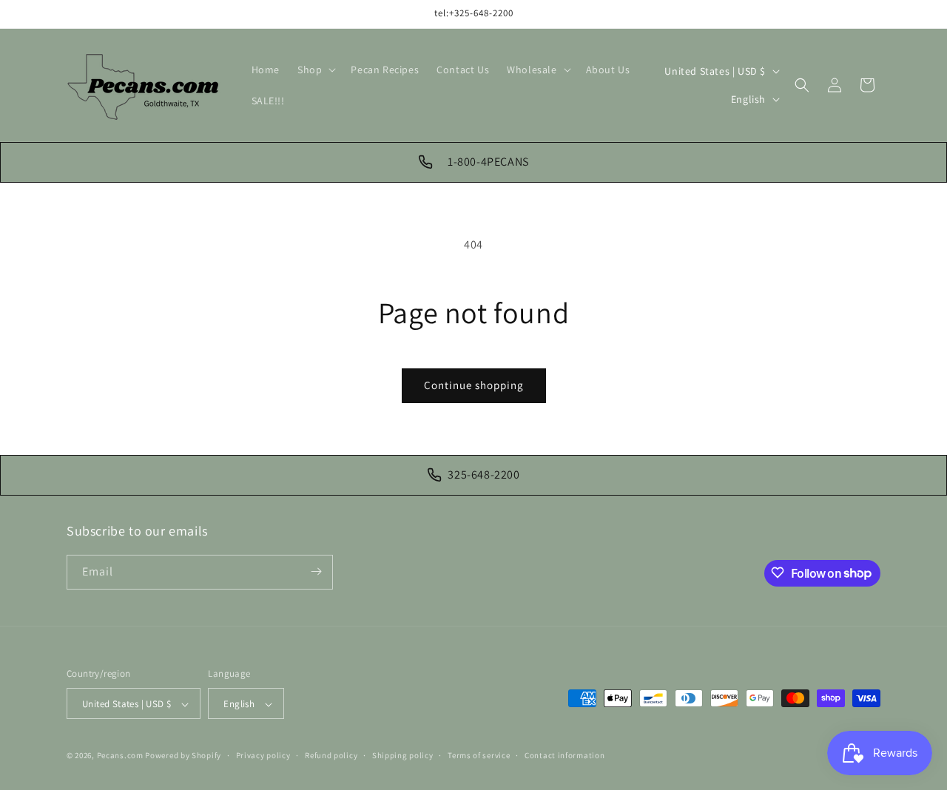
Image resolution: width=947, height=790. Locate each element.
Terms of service (479, 755)
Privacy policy (263, 755)
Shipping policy (403, 755)
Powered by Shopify (183, 756)
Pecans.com (120, 756)
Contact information (564, 755)
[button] (315, 69)
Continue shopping (474, 385)
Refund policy (331, 755)
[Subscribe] (316, 571)
